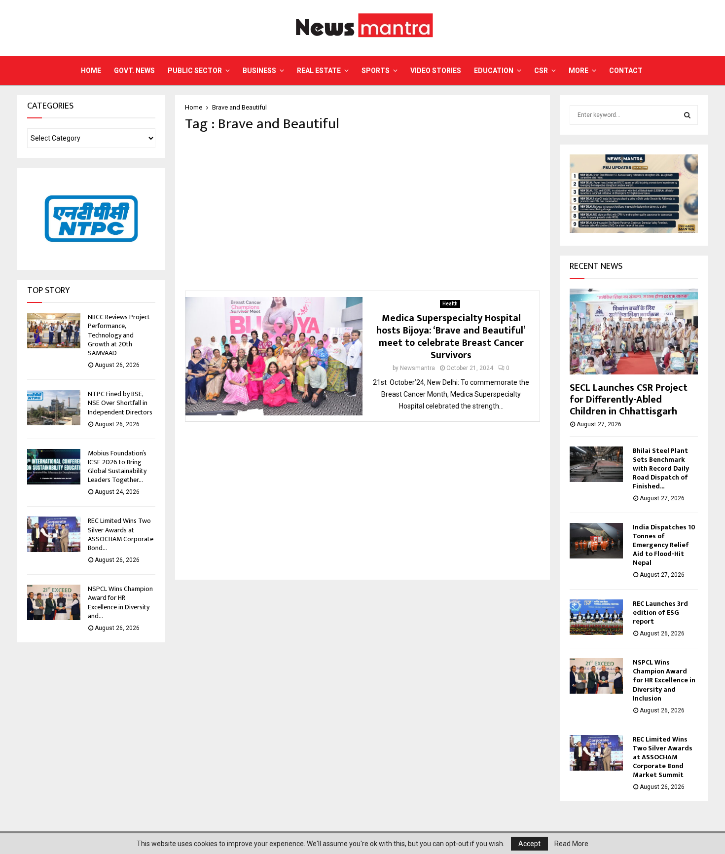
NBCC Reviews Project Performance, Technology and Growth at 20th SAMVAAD (119, 335)
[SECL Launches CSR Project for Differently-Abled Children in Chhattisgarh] (634, 331)
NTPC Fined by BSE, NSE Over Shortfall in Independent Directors (120, 402)
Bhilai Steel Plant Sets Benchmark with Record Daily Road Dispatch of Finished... (661, 468)
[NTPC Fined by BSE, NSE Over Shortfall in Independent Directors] (53, 407)
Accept (529, 844)
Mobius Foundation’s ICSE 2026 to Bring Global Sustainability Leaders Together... (117, 466)
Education (493, 70)
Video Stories (435, 70)
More (578, 70)
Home (91, 70)
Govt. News (134, 70)
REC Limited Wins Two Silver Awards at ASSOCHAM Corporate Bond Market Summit (662, 757)
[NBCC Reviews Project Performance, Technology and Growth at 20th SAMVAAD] (53, 330)
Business (259, 70)
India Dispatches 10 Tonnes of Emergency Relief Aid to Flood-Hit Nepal (664, 544)
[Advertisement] (362, 212)
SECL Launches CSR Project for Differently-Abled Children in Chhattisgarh (629, 399)
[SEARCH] (687, 115)
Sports (376, 70)
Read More (571, 843)
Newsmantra (417, 368)
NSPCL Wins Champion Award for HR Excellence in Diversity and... (120, 602)
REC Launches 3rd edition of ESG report (660, 612)
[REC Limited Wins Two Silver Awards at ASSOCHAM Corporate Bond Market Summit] (53, 534)
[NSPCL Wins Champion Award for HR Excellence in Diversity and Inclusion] (53, 602)
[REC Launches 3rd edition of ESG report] (596, 617)
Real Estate (319, 70)
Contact (626, 70)
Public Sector (195, 70)
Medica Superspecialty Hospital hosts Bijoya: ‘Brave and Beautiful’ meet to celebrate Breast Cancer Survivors (451, 337)
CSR (541, 70)
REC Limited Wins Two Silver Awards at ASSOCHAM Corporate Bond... (120, 534)
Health (450, 303)
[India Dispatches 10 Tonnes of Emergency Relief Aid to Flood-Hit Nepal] (596, 540)
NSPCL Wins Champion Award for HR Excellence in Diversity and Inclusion (664, 680)
